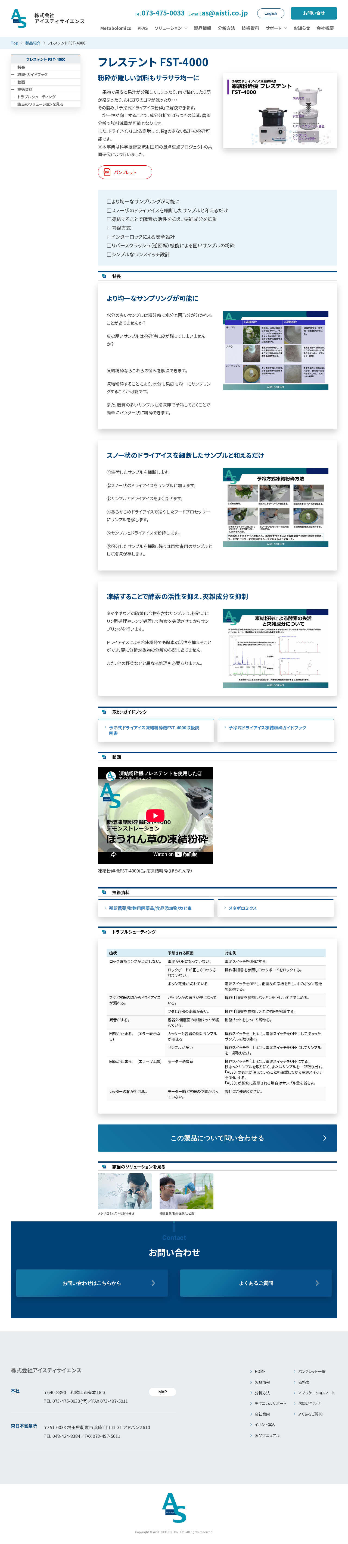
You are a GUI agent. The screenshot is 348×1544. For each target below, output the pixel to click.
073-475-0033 (160, 13)
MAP (163, 1392)
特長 (21, 67)
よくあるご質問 (256, 1283)
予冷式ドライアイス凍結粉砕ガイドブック (267, 727)
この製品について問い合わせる (217, 1138)
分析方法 (262, 1392)
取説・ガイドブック (32, 74)
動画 (21, 81)
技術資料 (25, 89)
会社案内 (262, 1414)
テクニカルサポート (270, 1403)
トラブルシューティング (36, 96)
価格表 (304, 1382)
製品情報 (262, 1382)
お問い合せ (314, 13)
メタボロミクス (243, 908)
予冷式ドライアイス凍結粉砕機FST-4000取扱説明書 (154, 730)
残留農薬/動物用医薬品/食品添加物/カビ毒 (150, 908)
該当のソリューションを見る (40, 104)
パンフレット (125, 172)
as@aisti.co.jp (218, 13)
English (271, 13)
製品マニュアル (267, 1435)
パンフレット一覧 (311, 1371)
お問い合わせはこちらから (92, 1283)
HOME (260, 1371)
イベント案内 (265, 1424)
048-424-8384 (66, 1436)
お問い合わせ (309, 1403)
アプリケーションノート (316, 1392)
